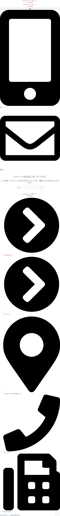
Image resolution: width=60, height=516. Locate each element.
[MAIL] (30, 168)
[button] (30, 8)
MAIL (2, 170)
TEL (1, 107)
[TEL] (30, 105)
